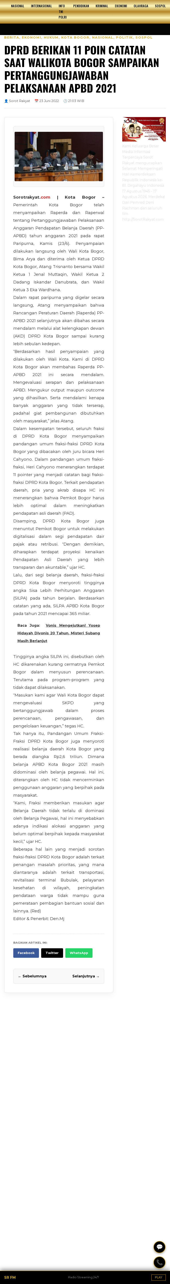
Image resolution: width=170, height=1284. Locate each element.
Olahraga (141, 6)
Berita (11, 37)
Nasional (17, 6)
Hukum (51, 37)
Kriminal (102, 6)
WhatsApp (79, 953)
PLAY (158, 1277)
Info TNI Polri (63, 11)
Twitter (52, 953)
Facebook (26, 953)
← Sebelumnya (32, 976)
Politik (124, 37)
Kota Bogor (75, 37)
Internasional (41, 6)
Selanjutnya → (86, 976)
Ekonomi (121, 6)
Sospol (160, 6)
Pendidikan (81, 6)
